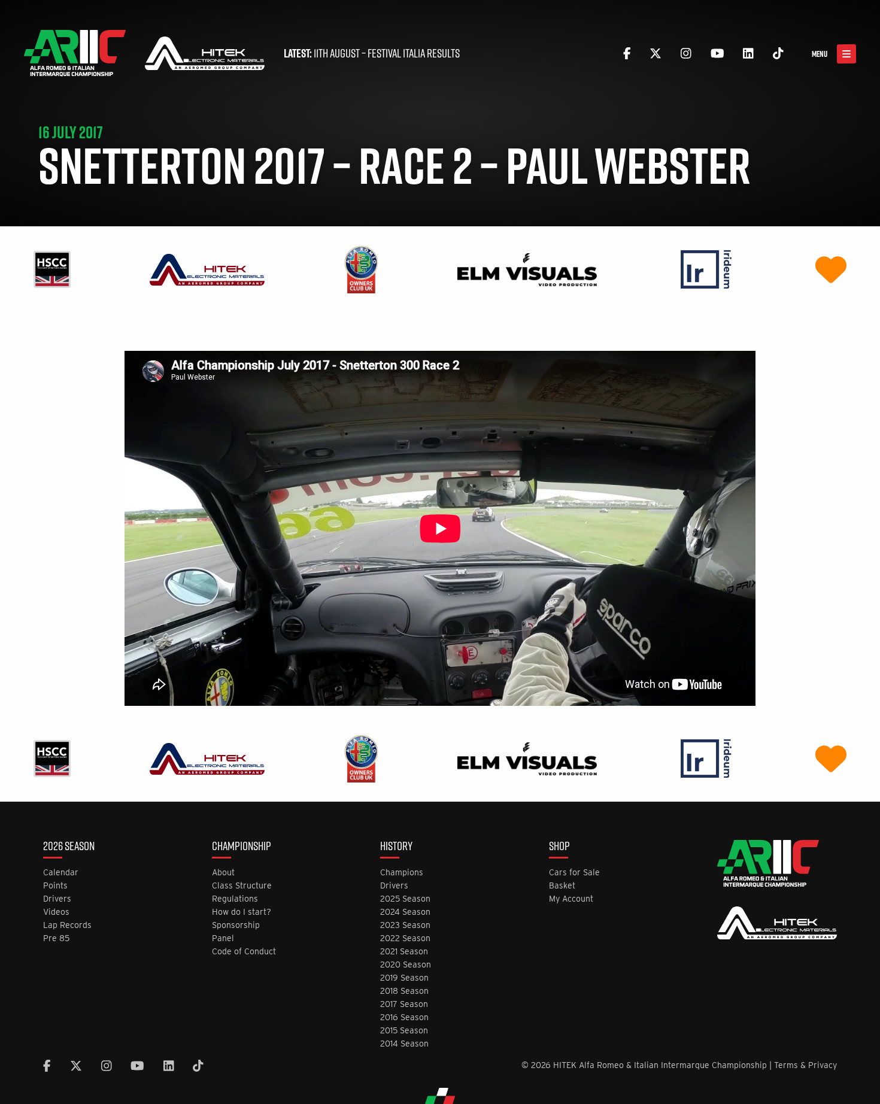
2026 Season (69, 847)
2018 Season (404, 991)
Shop (559, 847)
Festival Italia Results (414, 53)
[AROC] (361, 269)
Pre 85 (56, 938)
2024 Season (405, 912)
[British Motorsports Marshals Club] (831, 269)
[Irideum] (706, 269)
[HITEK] (207, 269)
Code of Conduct (244, 951)
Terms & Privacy (805, 1065)
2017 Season (404, 1004)
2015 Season (404, 1030)
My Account (571, 898)
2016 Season (404, 1017)
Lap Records (67, 925)
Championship (241, 847)
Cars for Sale (574, 872)
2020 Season (405, 964)
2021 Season (404, 951)
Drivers (57, 898)
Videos (56, 912)
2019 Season (404, 977)
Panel (223, 938)
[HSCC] (52, 269)
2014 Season (404, 1043)
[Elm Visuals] (527, 269)
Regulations (235, 898)
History (396, 847)
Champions (401, 872)
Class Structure (242, 885)
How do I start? (241, 912)
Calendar (60, 872)
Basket (562, 885)
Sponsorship (236, 925)
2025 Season (405, 898)
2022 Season (405, 938)
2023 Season (405, 925)
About (223, 872)
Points (55, 885)
